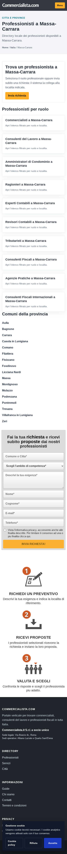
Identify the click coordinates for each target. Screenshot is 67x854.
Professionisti (10, 757)
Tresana (7, 408)
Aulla (5, 322)
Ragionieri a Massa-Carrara (25, 184)
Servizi (6, 763)
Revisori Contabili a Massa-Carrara (31, 222)
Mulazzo (7, 390)
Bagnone (8, 329)
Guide (5, 788)
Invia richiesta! (33, 544)
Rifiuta (33, 843)
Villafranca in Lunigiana (17, 415)
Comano (7, 347)
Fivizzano (8, 359)
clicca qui (25, 536)
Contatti (7, 800)
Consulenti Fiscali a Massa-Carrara (31, 259)
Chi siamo (8, 794)
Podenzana (9, 396)
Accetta (52, 843)
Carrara (7, 335)
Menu (60, 5)
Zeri (4, 421)
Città (5, 768)
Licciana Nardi (11, 372)
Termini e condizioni (14, 805)
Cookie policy (12, 843)
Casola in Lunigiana (15, 341)
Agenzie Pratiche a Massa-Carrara (30, 278)
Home (5, 47)
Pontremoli (9, 402)
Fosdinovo (9, 366)
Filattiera (7, 353)
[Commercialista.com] (20, 5)
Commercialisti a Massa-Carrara (28, 120)
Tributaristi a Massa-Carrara (25, 241)
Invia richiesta (17, 95)
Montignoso (10, 384)
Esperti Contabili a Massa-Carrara (30, 203)
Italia (12, 47)
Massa (6, 378)
